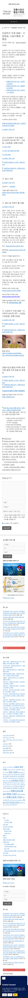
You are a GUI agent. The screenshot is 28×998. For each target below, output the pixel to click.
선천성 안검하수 (9, 449)
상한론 (22, 784)
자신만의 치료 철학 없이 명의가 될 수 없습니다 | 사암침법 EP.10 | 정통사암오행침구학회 (14, 623)
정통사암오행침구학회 (18, 10)
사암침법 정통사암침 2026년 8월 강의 (13, 941)
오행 (12, 786)
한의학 (14, 802)
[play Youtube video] (14, 341)
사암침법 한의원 (16, 782)
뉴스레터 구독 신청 (8, 129)
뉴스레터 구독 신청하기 (11, 523)
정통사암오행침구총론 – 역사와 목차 (14, 851)
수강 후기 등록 (8, 822)
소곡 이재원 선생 (7, 786)
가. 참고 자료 (6, 147)
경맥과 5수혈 (7, 831)
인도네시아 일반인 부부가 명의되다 (13, 391)
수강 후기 (5, 744)
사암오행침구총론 (9, 844)
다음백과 (12, 186)
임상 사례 (6, 848)
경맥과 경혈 (6, 829)
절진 (8, 791)
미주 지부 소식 (7, 737)
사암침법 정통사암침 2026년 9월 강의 (13, 617)
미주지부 (5, 681)
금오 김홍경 (10, 767)
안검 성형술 (8, 451)
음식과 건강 (6, 746)
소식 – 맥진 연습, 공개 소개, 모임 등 (13, 740)
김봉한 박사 (7, 833)
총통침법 (20, 800)
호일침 (22, 802)
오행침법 (10, 788)
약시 (10, 454)
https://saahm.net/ (8, 397)
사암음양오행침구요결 (12, 778)
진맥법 (15, 800)
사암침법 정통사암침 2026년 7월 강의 (13, 962)
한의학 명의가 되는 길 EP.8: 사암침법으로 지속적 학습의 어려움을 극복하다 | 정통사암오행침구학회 (14, 634)
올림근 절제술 (17, 454)
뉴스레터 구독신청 (8, 207)
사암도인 (10, 774)
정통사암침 (7, 438)
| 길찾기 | (14, 595)
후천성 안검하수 (11, 459)
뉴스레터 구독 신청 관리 (9, 855)
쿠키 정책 (5, 853)
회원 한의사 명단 (7, 752)
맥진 (6, 772)
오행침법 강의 (17, 788)
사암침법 (17, 780)
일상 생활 (5, 748)
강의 (4, 818)
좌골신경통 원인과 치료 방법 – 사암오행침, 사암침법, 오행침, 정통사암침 (14, 695)
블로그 (5, 835)
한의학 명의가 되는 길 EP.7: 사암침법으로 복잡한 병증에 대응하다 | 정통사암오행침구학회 (14, 946)
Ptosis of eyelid (9, 441)
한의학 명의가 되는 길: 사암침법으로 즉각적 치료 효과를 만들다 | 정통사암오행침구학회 (14, 952)
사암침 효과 (9, 784)
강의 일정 (5, 824)
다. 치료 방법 (6, 154)
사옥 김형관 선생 (16, 784)
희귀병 (14, 804)
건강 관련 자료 (7, 735)
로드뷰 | (10, 595)
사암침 (20, 778)
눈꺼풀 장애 (12, 444)
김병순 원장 (6, 661)
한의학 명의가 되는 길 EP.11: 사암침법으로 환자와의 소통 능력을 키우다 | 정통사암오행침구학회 (14, 613)
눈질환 (16, 446)
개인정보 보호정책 (8, 826)
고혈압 (5, 767)
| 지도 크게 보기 (20, 595)
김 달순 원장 (6, 665)
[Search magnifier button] (24, 648)
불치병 (20, 772)
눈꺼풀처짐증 (8, 446)
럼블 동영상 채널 (14, 4)
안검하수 (16, 451)
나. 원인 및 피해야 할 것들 (10, 150)
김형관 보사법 (11, 769)
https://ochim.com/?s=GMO (11, 290)
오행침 (17, 786)
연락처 (5, 837)
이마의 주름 (14, 457)
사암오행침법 (13, 776)
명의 (13, 772)
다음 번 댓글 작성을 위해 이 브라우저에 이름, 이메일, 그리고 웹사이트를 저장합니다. (14, 517)
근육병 (17, 441)
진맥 (11, 800)
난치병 (18, 769)
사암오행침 (16, 774)
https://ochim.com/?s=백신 (15, 246)
